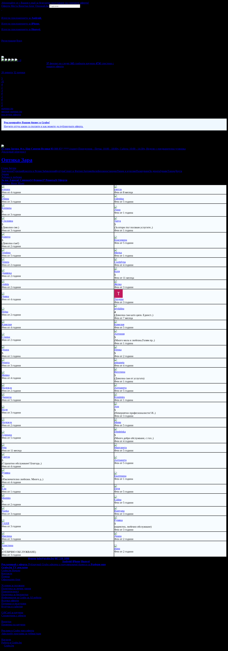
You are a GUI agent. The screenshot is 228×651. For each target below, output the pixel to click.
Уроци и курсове (126, 171)
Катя (117, 271)
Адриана (7, 434)
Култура (60, 171)
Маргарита (120, 447)
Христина (7, 545)
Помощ (5, 576)
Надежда (7, 387)
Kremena (7, 208)
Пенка (118, 349)
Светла (6, 456)
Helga (5, 311)
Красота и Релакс (32, 171)
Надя (5, 409)
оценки (19, 72)
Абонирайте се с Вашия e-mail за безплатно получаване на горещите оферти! (45, 2)
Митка (118, 252)
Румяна (6, 472)
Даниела (7, 397)
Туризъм (18, 171)
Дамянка (7, 273)
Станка (6, 337)
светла (118, 189)
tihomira (6, 498)
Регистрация (8, 40)
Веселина (119, 371)
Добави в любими (11, 177)
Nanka (5, 510)
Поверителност (10, 591)
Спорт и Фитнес (74, 171)
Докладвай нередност (13, 151)
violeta (5, 284)
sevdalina (119, 308)
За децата (154, 171)
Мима (117, 422)
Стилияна (7, 220)
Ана (116, 406)
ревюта (7, 72)
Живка (6, 375)
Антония (119, 333)
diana (117, 548)
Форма (32, 558)
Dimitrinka (120, 431)
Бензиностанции (107, 171)
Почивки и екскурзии (13, 603)
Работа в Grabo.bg (11, 642)
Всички (5, 183)
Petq (4, 447)
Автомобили (90, 171)
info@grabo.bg (45, 558)
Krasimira (119, 397)
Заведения (7, 171)
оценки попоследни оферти (11, 113)
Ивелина (7, 536)
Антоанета (120, 387)
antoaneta (119, 362)
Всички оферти (10, 600)
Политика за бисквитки (14, 594)
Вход (19, 40)
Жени (14, 183)
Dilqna (5, 198)
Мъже (21, 183)
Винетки (6, 621)
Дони (117, 209)
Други (178, 171)
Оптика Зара (16, 160)
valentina (119, 198)
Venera (5, 262)
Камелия (7, 324)
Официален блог (11, 579)
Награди (6, 639)
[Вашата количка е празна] (1, 9)
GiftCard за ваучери (12, 612)
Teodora (6, 252)
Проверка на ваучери (13, 624)
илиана (6, 189)
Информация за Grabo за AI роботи (21, 597)
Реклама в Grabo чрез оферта (17, 630)
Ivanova (6, 236)
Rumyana (119, 510)
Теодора (119, 299)
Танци (171, 171)
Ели (4, 488)
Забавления (48, 171)
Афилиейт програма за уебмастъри (21, 633)
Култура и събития (12, 606)
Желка (118, 284)
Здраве (164, 171)
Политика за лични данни (16, 588)
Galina (117, 499)
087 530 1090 (62, 558)
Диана (5, 349)
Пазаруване (142, 171)
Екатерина (120, 475)
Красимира (120, 239)
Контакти (6, 573)
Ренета (6, 362)
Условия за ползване (13, 585)
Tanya (117, 220)
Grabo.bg (9, 645)
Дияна (5, 296)
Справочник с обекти (13, 615)
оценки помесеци (7, 110)
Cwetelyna (120, 262)
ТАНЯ (5, 523)
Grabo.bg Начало (10, 570)
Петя (117, 488)
